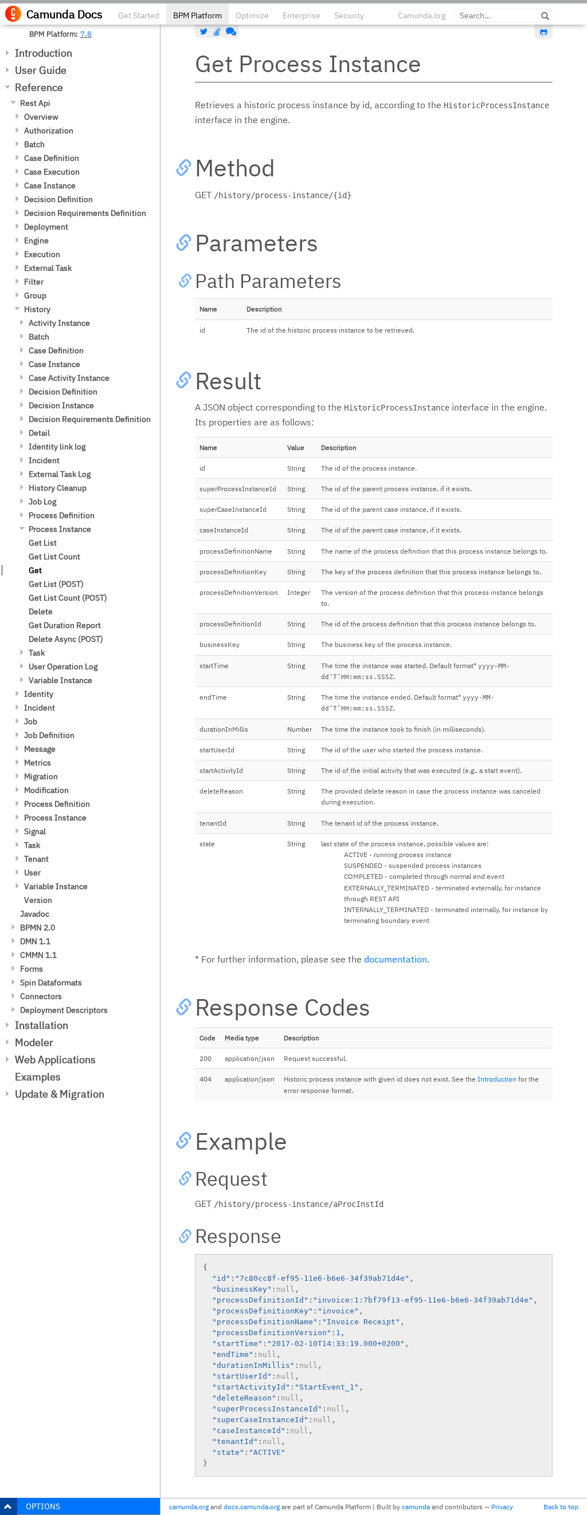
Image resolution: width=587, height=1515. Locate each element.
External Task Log (60, 474)
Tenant (36, 859)
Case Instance (50, 185)
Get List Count (54, 556)
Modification (46, 790)
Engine (36, 240)
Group (35, 295)
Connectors (41, 996)
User (32, 872)
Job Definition (49, 735)
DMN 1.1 (35, 941)
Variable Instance (60, 680)
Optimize (252, 15)
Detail (39, 433)
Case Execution (52, 172)
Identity (38, 694)
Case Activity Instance (69, 378)
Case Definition (51, 158)
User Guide (40, 70)
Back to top (560, 1506)
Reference (39, 87)
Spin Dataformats (51, 982)
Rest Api (35, 103)
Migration (41, 776)
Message (40, 749)
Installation (41, 1025)
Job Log (42, 501)
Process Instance (60, 529)
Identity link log (57, 446)
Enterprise (301, 15)
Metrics (37, 763)
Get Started (138, 15)
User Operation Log (63, 666)
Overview (41, 117)
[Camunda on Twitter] (204, 31)
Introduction (43, 53)
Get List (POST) (56, 584)
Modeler (34, 1042)
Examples (38, 1076)
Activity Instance (59, 323)
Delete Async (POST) (66, 639)
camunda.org (189, 1506)
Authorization (48, 130)
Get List (43, 543)
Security (349, 15)
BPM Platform (197, 15)
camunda (416, 1506)
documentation (395, 959)
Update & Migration (59, 1093)
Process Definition (62, 515)
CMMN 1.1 (38, 955)
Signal (35, 831)
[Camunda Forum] (230, 31)
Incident (44, 460)
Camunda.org (421, 15)
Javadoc (34, 914)
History (37, 309)
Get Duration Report (65, 625)
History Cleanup (58, 488)
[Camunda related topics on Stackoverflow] (217, 31)
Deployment (46, 227)
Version (38, 900)
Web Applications (55, 1059)
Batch (34, 144)
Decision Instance (61, 405)
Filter (34, 282)
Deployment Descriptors (64, 1010)
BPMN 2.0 (37, 927)
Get (35, 570)
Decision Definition (58, 199)
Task (37, 653)
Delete (41, 611)
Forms (31, 969)
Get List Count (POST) (68, 598)
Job (30, 721)
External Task (48, 268)
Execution (42, 254)
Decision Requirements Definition (85, 213)
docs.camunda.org (252, 1506)
